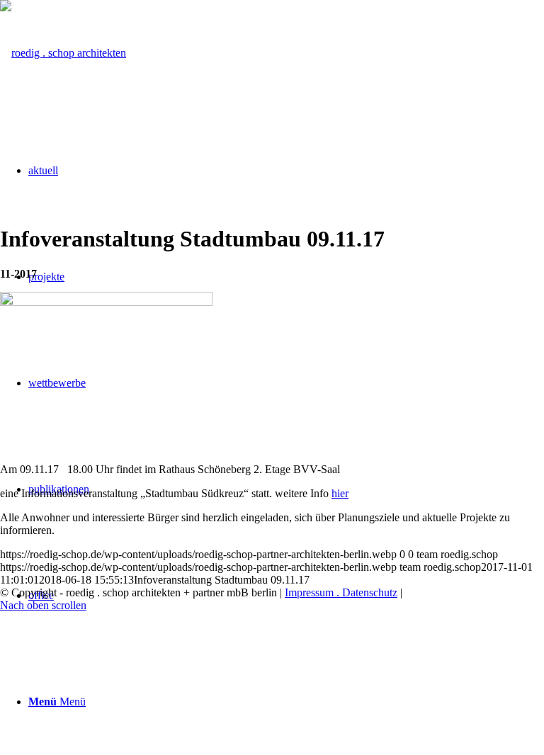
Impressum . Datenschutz (341, 592)
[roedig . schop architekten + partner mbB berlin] (63, 53)
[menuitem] (286, 702)
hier (340, 493)
